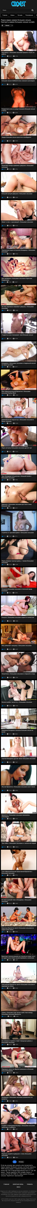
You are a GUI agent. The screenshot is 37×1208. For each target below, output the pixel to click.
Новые (12, 15)
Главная (4, 15)
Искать (32, 10)
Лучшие (20, 15)
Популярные (29, 15)
